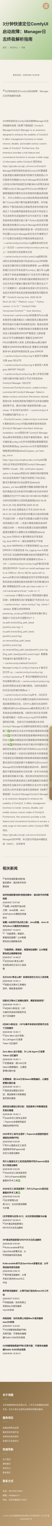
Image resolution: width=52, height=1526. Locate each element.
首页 (5, 47)
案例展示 (7, 1463)
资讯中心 (14, 47)
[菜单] (46, 6)
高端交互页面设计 (11, 1440)
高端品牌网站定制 (11, 1427)
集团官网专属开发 (11, 1432)
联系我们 (7, 1472)
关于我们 (7, 1459)
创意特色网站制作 (11, 1436)
